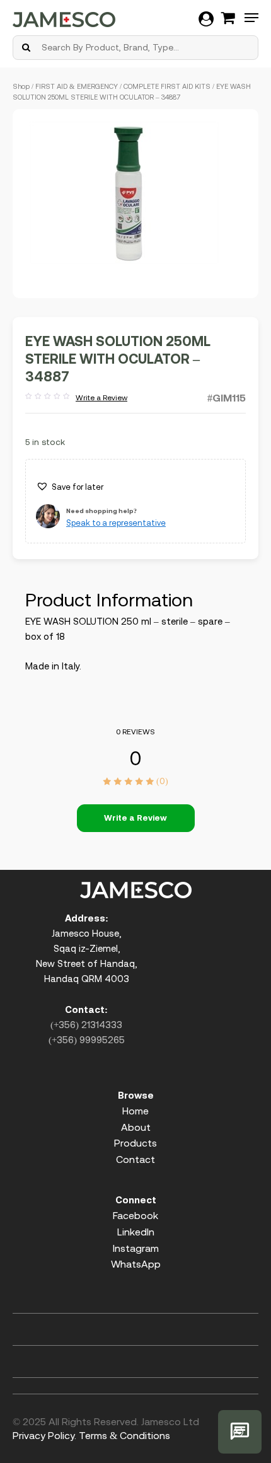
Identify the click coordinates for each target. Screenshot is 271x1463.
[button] (69, 487)
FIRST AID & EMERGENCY (76, 86)
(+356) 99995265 (87, 1039)
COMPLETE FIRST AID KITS (167, 86)
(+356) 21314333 (86, 1024)
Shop (21, 86)
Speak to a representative (116, 523)
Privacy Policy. (44, 1435)
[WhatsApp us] (240, 1432)
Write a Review (76, 398)
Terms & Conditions (124, 1435)
